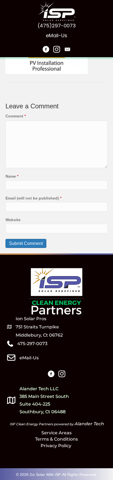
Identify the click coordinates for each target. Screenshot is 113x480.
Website (13, 220)
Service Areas (56, 432)
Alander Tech (89, 423)
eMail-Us (56, 35)
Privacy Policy (56, 445)
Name (11, 176)
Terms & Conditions (56, 439)
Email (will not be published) (33, 198)
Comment (15, 116)
